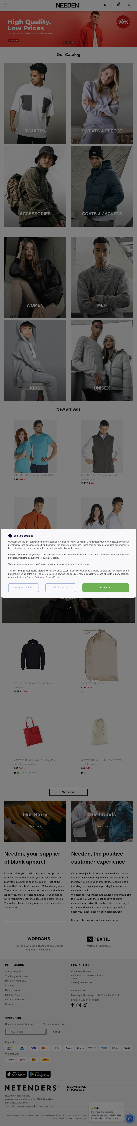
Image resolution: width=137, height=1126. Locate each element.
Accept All (105, 587)
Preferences (60, 587)
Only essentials (23, 587)
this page (84, 564)
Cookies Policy (33, 577)
